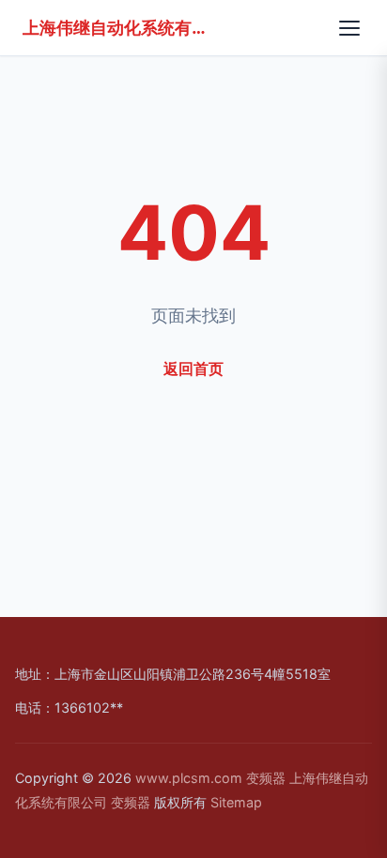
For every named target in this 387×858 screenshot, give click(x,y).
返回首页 (193, 368)
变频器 (266, 778)
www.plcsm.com (188, 778)
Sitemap (236, 802)
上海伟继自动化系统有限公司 (116, 27)
